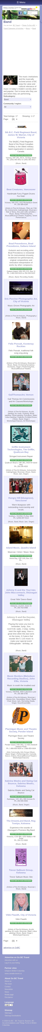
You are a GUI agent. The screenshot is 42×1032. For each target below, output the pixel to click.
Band (8, 22)
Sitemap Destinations (13, 1016)
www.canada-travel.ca (13, 973)
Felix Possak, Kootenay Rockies (21, 345)
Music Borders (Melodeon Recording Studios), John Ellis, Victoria (21, 678)
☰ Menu (21, 2)
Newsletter (9, 989)
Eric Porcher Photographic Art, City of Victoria (21, 300)
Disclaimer (9, 997)
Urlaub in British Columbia (14, 971)
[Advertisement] (21, 52)
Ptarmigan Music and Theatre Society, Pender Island (21, 730)
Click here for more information (21, 155)
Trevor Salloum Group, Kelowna (21, 871)
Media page (9, 995)
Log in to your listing (12, 963)
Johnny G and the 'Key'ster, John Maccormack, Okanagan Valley (21, 592)
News (7, 992)
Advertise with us (11, 960)
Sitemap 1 (8, 1013)
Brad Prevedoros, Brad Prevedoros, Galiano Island (21, 244)
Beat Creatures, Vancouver (21, 189)
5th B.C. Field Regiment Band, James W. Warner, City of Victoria (21, 135)
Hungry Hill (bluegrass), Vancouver (21, 499)
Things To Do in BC (28, 25)
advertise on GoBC (12, 947)
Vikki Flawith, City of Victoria (21, 915)
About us (8, 981)
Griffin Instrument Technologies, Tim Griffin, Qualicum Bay (21, 449)
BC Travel (16, 25)
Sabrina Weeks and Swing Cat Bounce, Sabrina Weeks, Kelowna (21, 783)
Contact (8, 987)
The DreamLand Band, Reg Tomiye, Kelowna (21, 822)
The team (8, 984)
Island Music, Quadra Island (21, 548)
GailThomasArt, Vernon (21, 395)
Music (28, 28)
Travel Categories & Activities (14, 28)
